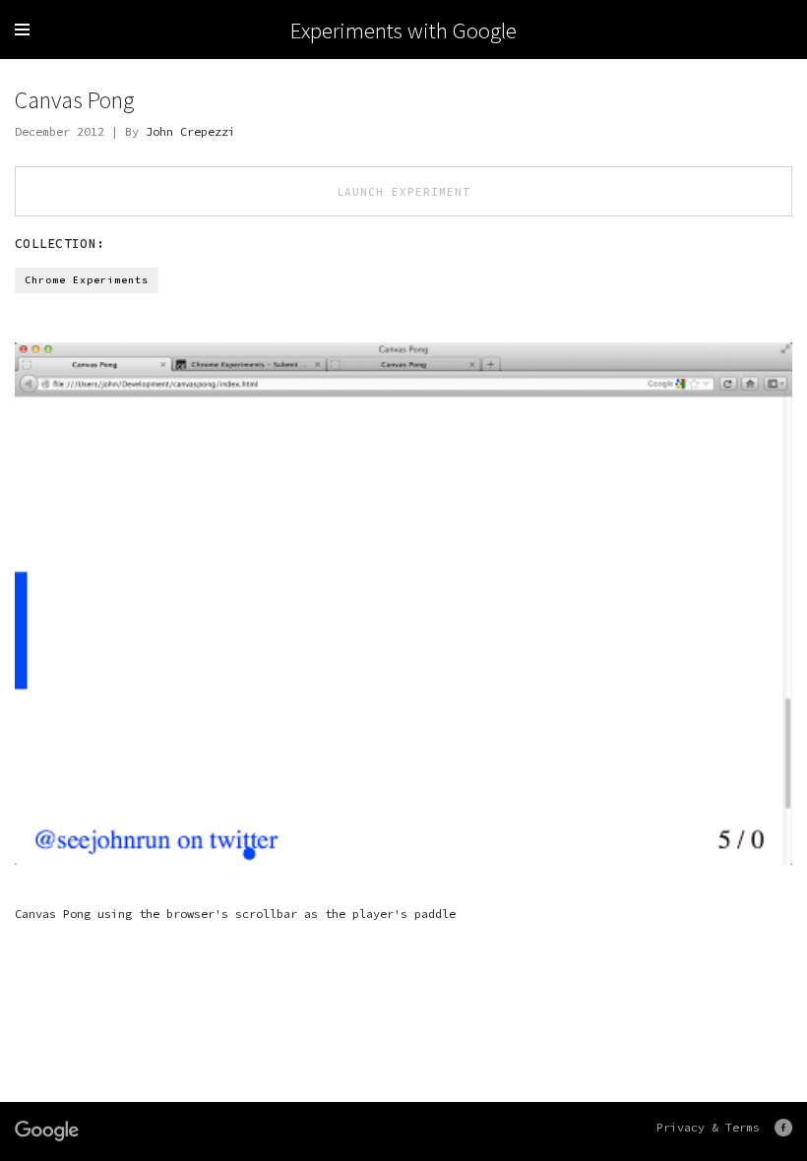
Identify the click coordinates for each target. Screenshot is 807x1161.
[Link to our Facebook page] (783, 1127)
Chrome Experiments (87, 280)
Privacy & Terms (708, 1127)
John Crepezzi (190, 131)
